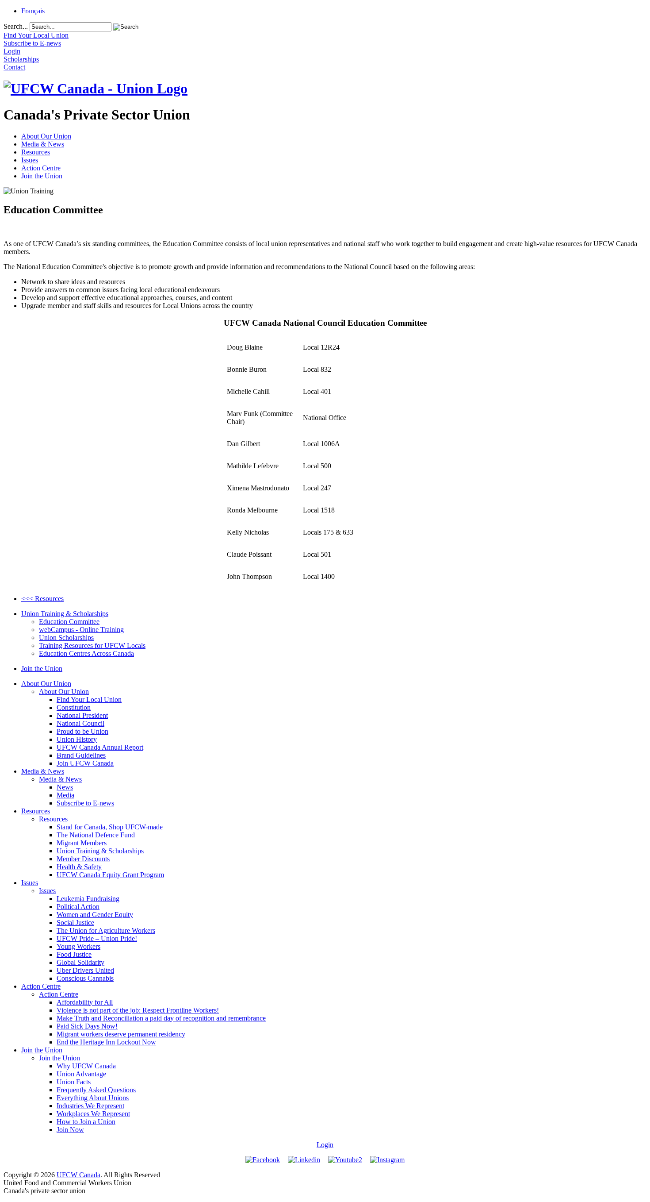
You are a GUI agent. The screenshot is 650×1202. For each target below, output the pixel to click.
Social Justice (75, 922)
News (65, 787)
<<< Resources (42, 598)
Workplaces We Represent (93, 1113)
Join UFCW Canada (85, 763)
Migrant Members (82, 843)
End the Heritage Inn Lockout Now (106, 1042)
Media (65, 795)
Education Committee (69, 621)
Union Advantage (81, 1074)
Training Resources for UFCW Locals (92, 645)
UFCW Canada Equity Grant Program (110, 874)
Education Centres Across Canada (86, 653)
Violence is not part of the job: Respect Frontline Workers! (138, 1010)
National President (82, 715)
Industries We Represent (90, 1106)
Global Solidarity (80, 962)
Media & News (42, 144)
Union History (77, 739)
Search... (16, 26)
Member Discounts (83, 859)
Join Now (70, 1129)
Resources (35, 152)
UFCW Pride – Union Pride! (97, 938)
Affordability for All (85, 1002)
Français (33, 11)
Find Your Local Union (89, 699)
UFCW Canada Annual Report (100, 747)
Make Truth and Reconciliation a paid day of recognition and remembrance (161, 1018)
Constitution (74, 707)
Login (325, 1144)
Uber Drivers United (85, 970)
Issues (29, 160)
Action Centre (41, 168)
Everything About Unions (93, 1098)
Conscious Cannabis (85, 978)
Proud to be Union (82, 731)
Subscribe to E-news (85, 803)
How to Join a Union (86, 1121)
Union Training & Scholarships (64, 613)
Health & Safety (79, 867)
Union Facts (74, 1082)
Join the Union (41, 176)
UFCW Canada (78, 1175)
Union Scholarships (66, 637)
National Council (80, 723)
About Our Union (46, 136)
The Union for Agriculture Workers (106, 930)
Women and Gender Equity (95, 914)
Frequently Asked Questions (96, 1090)
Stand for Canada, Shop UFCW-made (110, 827)
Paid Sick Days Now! (87, 1026)
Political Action (78, 906)
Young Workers (78, 946)
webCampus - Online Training (81, 629)
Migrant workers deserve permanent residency (121, 1034)
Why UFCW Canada (86, 1066)
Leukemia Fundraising (88, 898)
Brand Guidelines (81, 755)
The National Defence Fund (96, 835)
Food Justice (74, 954)
